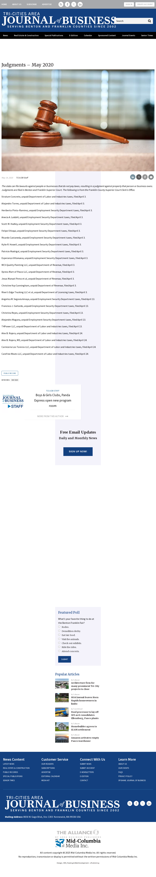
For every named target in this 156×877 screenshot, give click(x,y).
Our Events (123, 768)
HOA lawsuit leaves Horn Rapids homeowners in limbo (84, 700)
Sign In (129, 4)
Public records (10, 772)
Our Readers (47, 764)
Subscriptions (48, 768)
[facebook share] (145, 177)
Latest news (8, 764)
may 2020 (15, 380)
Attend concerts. (70, 651)
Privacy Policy (125, 776)
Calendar (88, 35)
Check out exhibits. (72, 643)
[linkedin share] (132, 177)
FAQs (120, 772)
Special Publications (54, 35)
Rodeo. (65, 627)
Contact (84, 780)
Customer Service (54, 759)
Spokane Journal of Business (132, 780)
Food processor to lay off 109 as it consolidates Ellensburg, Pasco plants (85, 715)
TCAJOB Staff (22, 177)
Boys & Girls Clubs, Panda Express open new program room (52, 400)
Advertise (47, 4)
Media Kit (45, 780)
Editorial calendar (50, 776)
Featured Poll (69, 612)
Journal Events (128, 35)
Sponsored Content (107, 35)
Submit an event (87, 768)
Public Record (10, 373)
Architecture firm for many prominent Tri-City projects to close (85, 686)
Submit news (85, 764)
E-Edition (73, 35)
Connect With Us (92, 759)
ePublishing (94, 863)
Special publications (12, 776)
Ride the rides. (69, 647)
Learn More (127, 759)
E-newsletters (87, 772)
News (5, 35)
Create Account (145, 4)
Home (4, 4)
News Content (14, 759)
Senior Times (147, 35)
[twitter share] (139, 177)
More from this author (50, 416)
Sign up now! (78, 451)
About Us (16, 4)
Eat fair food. (68, 635)
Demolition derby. (71, 631)
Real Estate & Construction (26, 35)
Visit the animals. (70, 639)
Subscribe (32, 4)
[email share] (151, 177)
